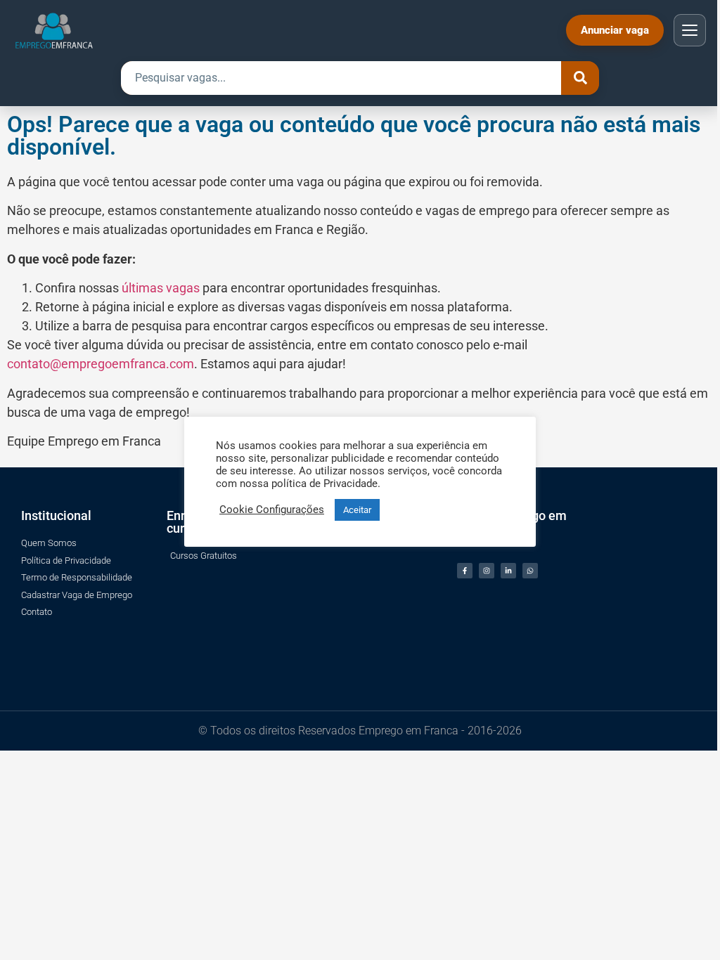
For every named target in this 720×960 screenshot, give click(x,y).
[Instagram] (486, 570)
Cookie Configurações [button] (271, 509)
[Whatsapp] (530, 570)
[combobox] (341, 78)
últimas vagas (161, 287)
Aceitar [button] (357, 510)
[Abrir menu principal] (690, 30)
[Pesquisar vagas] (580, 78)
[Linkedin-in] (508, 570)
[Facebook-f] (464, 570)
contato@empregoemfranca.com (100, 363)
